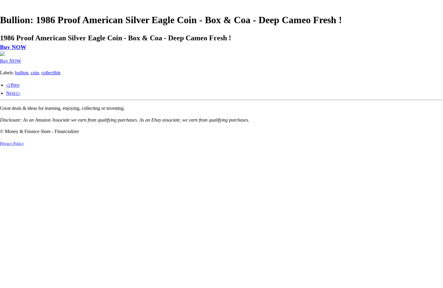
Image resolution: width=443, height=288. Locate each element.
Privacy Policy (12, 143)
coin (35, 72)
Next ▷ (13, 93)
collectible (51, 72)
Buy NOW (13, 47)
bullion (21, 72)
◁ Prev (13, 85)
